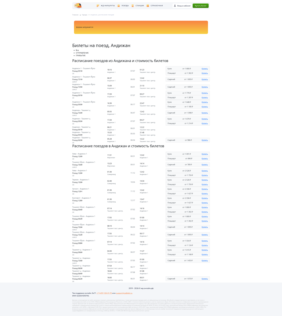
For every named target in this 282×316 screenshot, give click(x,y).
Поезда (125, 6)
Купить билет (200, 6)
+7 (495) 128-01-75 (104, 293)
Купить (205, 68)
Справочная (157, 6)
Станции (140, 6)
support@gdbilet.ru (124, 293)
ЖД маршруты (108, 6)
